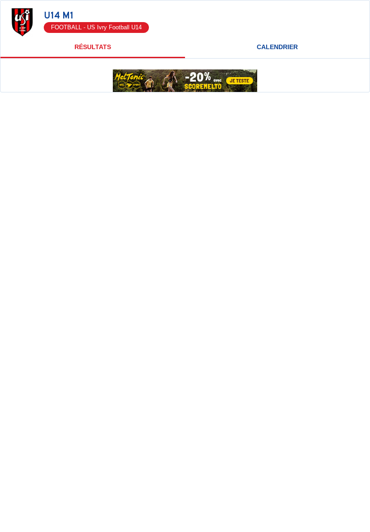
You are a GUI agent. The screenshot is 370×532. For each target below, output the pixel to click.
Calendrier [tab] (277, 46)
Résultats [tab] (92, 46)
